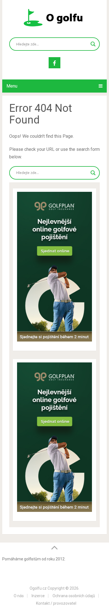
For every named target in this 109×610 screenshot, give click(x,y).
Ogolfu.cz (38, 588)
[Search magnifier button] (93, 44)
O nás (19, 596)
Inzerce (38, 596)
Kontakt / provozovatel (56, 603)
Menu (11, 86)
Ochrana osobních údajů (74, 596)
